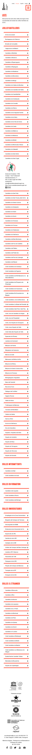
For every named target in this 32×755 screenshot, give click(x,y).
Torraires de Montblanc (11, 409)
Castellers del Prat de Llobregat (14, 257)
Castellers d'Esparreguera (12, 62)
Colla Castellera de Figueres (13, 271)
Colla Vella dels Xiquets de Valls (14, 332)
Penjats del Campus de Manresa (14, 566)
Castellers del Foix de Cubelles (13, 243)
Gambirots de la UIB (10, 538)
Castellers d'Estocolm (11, 590)
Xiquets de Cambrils (11, 437)
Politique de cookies (16, 742)
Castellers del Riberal (11, 262)
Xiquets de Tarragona (11, 446)
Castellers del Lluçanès (11, 491)
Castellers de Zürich (11, 627)
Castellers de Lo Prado (11, 608)
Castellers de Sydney (11, 622)
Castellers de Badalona (11, 71)
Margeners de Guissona (12, 350)
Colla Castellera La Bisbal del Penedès (15, 304)
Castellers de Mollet (10, 140)
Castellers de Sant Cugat (12, 158)
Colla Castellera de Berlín (12, 641)
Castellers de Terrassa (11, 221)
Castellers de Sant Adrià (12, 154)
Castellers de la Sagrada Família (14, 112)
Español (22, 3)
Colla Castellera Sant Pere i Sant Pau (15, 309)
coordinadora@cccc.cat (11, 735)
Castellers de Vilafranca (12, 234)
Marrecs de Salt (9, 354)
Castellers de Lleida (10, 126)
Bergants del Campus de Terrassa (14, 520)
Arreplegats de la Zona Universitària (15, 515)
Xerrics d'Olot (9, 419)
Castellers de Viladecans (12, 230)
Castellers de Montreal (11, 613)
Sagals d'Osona (9, 396)
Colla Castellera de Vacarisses (13, 288)
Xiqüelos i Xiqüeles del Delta (13, 432)
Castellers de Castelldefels (12, 94)
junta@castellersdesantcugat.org (14, 183)
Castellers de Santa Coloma (13, 202)
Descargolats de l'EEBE (11, 524)
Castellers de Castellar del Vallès (14, 89)
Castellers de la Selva (11, 117)
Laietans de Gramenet (11, 341)
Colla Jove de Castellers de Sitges (14, 313)
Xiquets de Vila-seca (11, 451)
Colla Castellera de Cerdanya (13, 266)
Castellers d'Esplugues (11, 67)
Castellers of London (11, 631)
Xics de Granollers (10, 428)
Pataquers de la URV (11, 561)
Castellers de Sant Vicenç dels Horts (15, 198)
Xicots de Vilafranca (11, 423)
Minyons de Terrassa (11, 373)
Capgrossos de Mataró (11, 48)
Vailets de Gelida (10, 414)
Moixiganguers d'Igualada (12, 377)
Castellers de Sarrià (10, 216)
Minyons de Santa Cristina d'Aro (14, 368)
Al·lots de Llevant (10, 35)
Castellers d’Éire (9, 595)
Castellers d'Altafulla (11, 53)
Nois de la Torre (9, 387)
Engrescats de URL (10, 533)
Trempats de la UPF (10, 570)
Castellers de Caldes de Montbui (14, 85)
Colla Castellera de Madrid (12, 645)
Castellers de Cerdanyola (12, 99)
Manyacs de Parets (10, 345)
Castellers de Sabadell (11, 149)
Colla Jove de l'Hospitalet (12, 318)
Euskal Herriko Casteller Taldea (13, 656)
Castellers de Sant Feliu (11, 193)
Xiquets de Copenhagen (12, 665)
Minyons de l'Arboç (10, 364)
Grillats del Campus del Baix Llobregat (15, 547)
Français (17, 3)
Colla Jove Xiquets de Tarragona (14, 322)
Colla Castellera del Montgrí (13, 500)
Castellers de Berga (10, 80)
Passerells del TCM (10, 556)
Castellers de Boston (11, 599)
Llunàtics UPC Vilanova (11, 552)
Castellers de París (10, 618)
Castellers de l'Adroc (11, 108)
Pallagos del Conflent (11, 391)
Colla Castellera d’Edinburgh (13, 636)
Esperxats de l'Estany (11, 336)
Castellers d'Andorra (11, 57)
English (26, 3)
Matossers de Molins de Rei (13, 359)
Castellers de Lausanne (11, 604)
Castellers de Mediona (11, 135)
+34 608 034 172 (23, 735)
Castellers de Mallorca (11, 131)
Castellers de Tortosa (11, 225)
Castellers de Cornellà (11, 103)
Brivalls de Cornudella (11, 44)
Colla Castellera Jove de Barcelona (15, 299)
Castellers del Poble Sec (12, 253)
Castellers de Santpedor (12, 207)
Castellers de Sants (10, 211)
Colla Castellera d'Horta (11, 495)
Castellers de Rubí (10, 471)
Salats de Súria (9, 400)
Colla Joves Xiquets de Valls (13, 327)
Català (13, 3)
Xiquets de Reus (9, 442)
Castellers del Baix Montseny (13, 239)
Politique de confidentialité (20, 740)
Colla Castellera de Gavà (12, 475)
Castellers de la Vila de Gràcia (13, 122)
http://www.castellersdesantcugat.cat (15, 185)
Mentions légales (7, 740)
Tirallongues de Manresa (12, 405)
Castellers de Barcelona (12, 76)
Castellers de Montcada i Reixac (14, 144)
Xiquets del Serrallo (10, 455)
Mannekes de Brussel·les (12, 661)
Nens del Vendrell (10, 382)
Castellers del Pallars (11, 248)
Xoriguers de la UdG (11, 575)
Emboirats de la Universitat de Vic (14, 529)
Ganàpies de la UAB (10, 543)
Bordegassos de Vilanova (12, 39)
